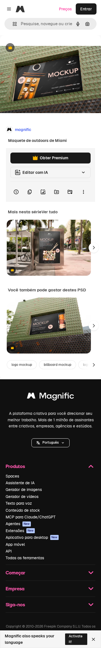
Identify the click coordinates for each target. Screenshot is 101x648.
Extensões (20, 530)
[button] (50, 442)
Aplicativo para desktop (32, 537)
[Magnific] (50, 397)
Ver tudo (50, 211)
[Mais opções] (83, 191)
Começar (15, 573)
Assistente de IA (20, 482)
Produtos (15, 466)
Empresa (15, 588)
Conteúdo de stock (23, 510)
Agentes (18, 523)
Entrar (86, 8)
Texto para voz (19, 503)
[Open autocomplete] (12, 24)
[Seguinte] (94, 248)
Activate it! (75, 639)
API (9, 551)
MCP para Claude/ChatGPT (31, 517)
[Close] (93, 639)
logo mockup (22, 364)
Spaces (12, 476)
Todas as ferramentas (25, 557)
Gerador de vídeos (22, 496)
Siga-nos (15, 604)
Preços (65, 8)
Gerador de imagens (24, 489)
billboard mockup (57, 364)
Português (50, 442)
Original (36, 48)
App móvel (15, 544)
